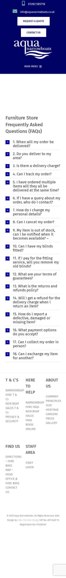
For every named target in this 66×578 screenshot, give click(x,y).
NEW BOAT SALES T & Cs (12, 408)
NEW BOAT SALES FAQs (32, 416)
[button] (33, 144)
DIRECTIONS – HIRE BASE (13, 461)
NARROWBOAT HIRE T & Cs (15, 395)
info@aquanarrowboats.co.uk (37, 12)
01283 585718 (36, 4)
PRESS (50, 418)
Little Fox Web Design (28, 520)
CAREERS (52, 414)
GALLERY (51, 423)
